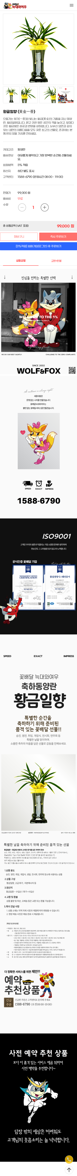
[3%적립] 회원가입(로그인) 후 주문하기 (38, 246)
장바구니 (19, 236)
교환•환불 (56, 261)
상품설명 (20, 260)
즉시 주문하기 (58, 236)
